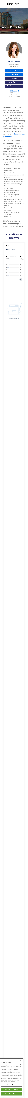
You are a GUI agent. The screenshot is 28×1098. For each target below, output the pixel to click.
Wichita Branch (14, 91)
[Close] (21, 1060)
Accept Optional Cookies (11, 1093)
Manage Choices (11, 1084)
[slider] (23, 320)
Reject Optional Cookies (11, 1089)
